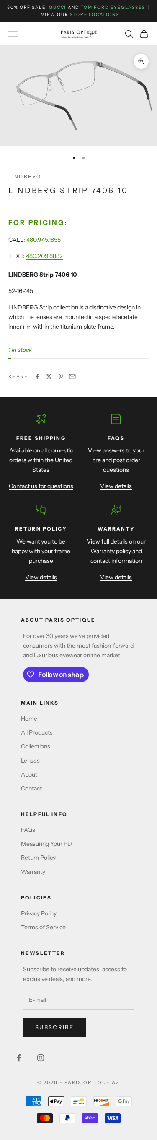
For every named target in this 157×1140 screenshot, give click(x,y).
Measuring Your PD (46, 843)
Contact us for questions (41, 486)
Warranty (33, 872)
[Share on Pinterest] (60, 376)
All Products (37, 732)
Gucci (57, 7)
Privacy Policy (39, 913)
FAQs (28, 830)
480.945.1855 (43, 239)
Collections (35, 746)
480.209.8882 (44, 256)
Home (29, 718)
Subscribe (54, 1027)
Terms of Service (43, 927)
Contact (31, 788)
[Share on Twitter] (49, 376)
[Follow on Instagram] (40, 1058)
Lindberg (24, 176)
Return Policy (38, 857)
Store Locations (94, 14)
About (29, 774)
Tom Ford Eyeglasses (113, 7)
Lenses (30, 760)
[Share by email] (72, 376)
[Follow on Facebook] (19, 1058)
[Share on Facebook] (37, 376)
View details (116, 486)
